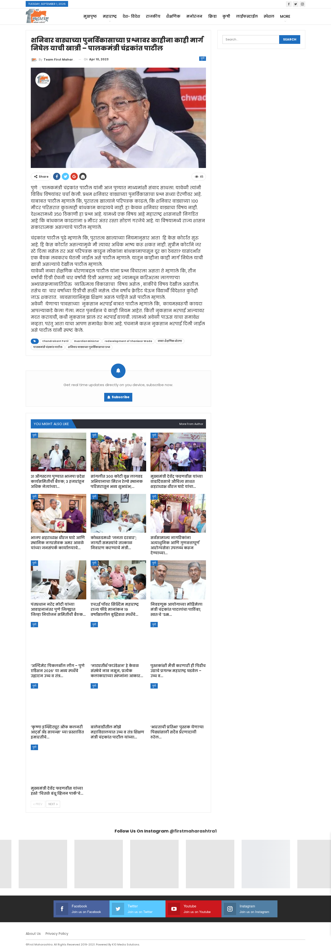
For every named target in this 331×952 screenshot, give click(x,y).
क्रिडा (212, 16)
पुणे (203, 58)
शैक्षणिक (173, 16)
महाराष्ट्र (110, 16)
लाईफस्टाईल (247, 16)
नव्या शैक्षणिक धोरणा (170, 341)
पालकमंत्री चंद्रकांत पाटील (47, 347)
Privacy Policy (57, 933)
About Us (33, 933)
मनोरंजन (194, 16)
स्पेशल (269, 16)
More (285, 16)
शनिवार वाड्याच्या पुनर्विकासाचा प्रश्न (89, 347)
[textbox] (118, 259)
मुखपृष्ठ (90, 16)
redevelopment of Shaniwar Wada (128, 341)
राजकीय (153, 16)
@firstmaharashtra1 (193, 831)
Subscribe (120, 397)
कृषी (226, 16)
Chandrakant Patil (55, 341)
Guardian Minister (86, 341)
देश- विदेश (131, 16)
